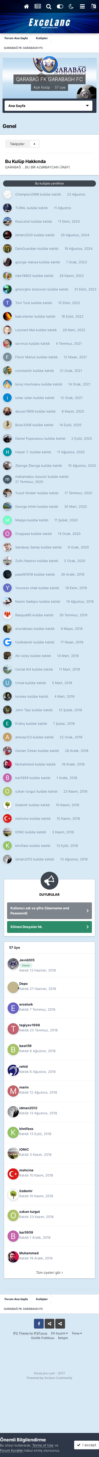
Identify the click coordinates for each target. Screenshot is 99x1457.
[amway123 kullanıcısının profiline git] (7, 737)
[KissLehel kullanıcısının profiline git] (7, 221)
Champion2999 (27, 194)
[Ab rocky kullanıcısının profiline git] (7, 655)
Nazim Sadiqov (26, 601)
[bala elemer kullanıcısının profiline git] (7, 316)
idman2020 (24, 235)
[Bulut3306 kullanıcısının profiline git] (7, 424)
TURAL (20, 208)
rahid (23, 1066)
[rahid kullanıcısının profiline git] (13, 1070)
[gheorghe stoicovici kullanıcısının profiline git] (7, 289)
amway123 (23, 737)
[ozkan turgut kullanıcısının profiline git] (7, 791)
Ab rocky (22, 656)
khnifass (21, 846)
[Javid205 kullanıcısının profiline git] (13, 963)
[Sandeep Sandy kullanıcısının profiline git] (7, 547)
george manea (26, 262)
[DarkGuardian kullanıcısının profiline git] (7, 248)
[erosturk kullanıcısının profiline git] (13, 1008)
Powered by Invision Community (49, 1378)
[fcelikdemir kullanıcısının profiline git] (7, 642)
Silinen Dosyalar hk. (26, 927)
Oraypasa (22, 534)
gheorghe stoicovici (30, 289)
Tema (76, 1333)
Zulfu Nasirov (25, 561)
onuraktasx (24, 629)
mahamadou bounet (31, 476)
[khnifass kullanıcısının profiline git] (7, 845)
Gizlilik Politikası (42, 1338)
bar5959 (21, 778)
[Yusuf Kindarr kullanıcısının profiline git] (7, 493)
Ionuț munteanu (27, 384)
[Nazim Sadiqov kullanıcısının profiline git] (7, 601)
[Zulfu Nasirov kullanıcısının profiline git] (7, 560)
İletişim (63, 1338)
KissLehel (22, 221)
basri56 (25, 1046)
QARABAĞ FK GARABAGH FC (49, 79)
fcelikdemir (23, 642)
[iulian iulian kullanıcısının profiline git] (7, 397)
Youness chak (26, 588)
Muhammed (24, 764)
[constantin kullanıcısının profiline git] (7, 370)
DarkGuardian (26, 248)
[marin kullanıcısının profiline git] (13, 1091)
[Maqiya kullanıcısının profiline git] (7, 520)
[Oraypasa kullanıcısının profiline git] (7, 533)
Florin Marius (25, 357)
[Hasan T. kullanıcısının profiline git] (7, 452)
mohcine (22, 818)
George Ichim (25, 506)
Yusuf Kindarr (26, 493)
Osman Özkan (26, 751)
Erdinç (20, 723)
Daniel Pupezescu (29, 438)
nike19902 (23, 276)
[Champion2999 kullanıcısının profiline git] (7, 194)
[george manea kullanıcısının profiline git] (7, 262)
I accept (88, 1445)
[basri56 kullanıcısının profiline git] (13, 1049)
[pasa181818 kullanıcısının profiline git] (7, 574)
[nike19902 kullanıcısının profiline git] (7, 275)
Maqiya (20, 520)
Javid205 (27, 960)
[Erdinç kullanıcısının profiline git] (7, 723)
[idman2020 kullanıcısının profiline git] (7, 235)
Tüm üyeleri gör (49, 1272)
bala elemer (24, 316)
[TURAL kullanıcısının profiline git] (7, 207)
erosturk (26, 1004)
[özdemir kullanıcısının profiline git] (7, 805)
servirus (21, 343)
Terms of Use (43, 1445)
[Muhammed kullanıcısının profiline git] (7, 764)
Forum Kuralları (11, 1450)
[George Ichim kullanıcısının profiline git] (7, 506)
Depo (23, 983)
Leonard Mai (25, 330)
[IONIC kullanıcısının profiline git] (7, 832)
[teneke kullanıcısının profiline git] (7, 696)
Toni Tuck (22, 303)
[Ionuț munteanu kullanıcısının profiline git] (7, 384)
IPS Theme (21, 1333)
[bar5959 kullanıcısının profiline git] (7, 777)
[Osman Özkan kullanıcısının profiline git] (7, 750)
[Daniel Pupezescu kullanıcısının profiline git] (7, 438)
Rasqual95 (23, 615)
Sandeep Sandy (27, 547)
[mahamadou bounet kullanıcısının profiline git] (7, 479)
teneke (20, 696)
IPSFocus (40, 1333)
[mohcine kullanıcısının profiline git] (7, 818)
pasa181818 (24, 574)
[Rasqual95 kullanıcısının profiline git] (7, 615)
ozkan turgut (25, 791)
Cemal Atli (23, 669)
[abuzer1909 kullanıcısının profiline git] (7, 411)
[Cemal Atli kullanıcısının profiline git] (7, 669)
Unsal (19, 683)
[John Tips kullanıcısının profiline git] (7, 710)
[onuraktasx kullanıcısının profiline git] (7, 628)
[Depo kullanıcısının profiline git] (13, 987)
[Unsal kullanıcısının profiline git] (7, 682)
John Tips (23, 710)
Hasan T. (22, 452)
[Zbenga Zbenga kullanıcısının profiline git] (7, 465)
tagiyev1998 (29, 1025)
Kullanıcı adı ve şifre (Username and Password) (39, 910)
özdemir (21, 805)
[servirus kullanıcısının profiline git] (7, 343)
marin (24, 1087)
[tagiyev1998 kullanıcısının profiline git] (13, 1028)
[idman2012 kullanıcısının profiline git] (7, 859)
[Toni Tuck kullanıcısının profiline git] (7, 302)
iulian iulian (23, 398)
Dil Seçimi (58, 1333)
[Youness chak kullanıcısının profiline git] (7, 588)
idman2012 (23, 859)
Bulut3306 (23, 425)
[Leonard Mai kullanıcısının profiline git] (7, 330)
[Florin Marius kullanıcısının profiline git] (7, 357)
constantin (23, 371)
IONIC (19, 832)
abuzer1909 (24, 411)
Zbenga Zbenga (27, 465)
